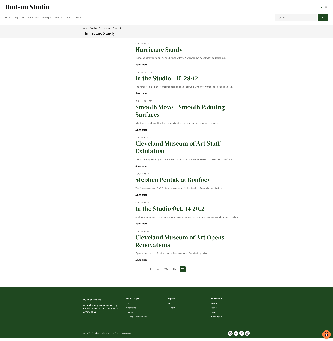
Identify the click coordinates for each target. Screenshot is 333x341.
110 (174, 269)
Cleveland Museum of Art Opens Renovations (180, 241)
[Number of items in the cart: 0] (326, 7)
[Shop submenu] (61, 17)
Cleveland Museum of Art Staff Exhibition (177, 147)
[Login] (322, 7)
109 (166, 269)
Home (86, 28)
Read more (141, 65)
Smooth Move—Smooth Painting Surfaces (180, 110)
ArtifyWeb (128, 333)
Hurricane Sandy (159, 49)
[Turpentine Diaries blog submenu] (38, 17)
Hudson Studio (27, 6)
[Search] (323, 17)
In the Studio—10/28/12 (166, 78)
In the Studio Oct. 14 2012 (170, 208)
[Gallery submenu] (50, 17)
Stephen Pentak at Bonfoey (173, 180)
